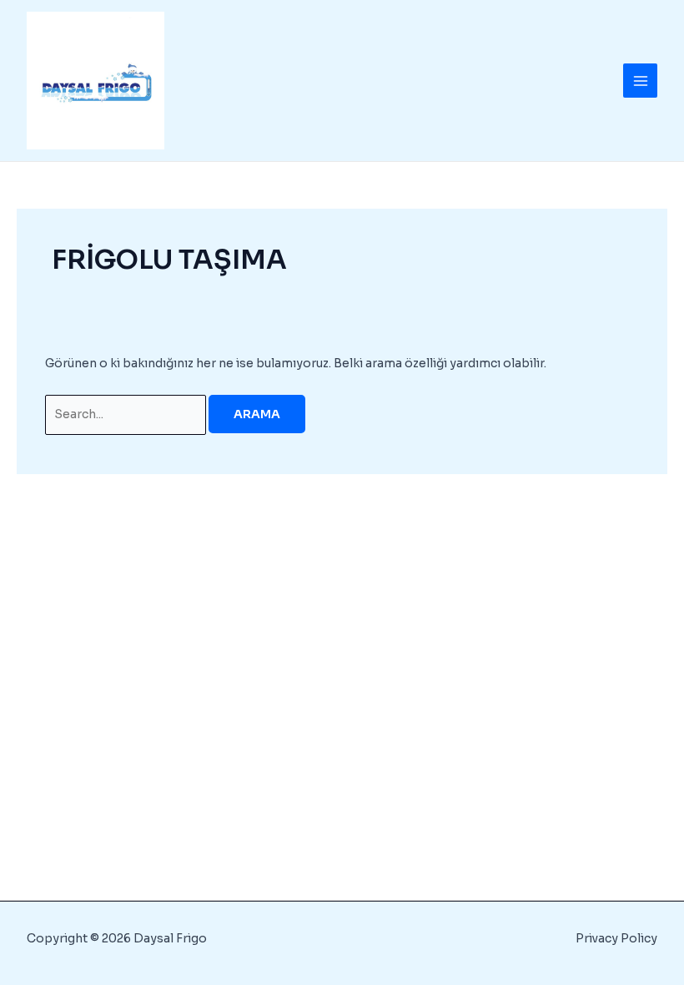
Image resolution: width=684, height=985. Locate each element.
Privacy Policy (616, 938)
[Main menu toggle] (640, 80)
